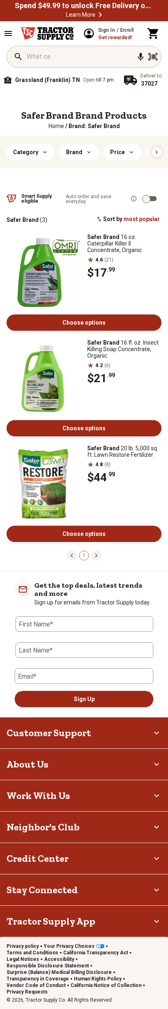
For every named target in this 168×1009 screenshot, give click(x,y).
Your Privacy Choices (69, 946)
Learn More (80, 14)
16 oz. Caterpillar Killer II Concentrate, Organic (114, 243)
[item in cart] (153, 33)
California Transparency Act (95, 952)
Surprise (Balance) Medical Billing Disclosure (59, 972)
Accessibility (59, 959)
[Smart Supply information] (134, 199)
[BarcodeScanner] (153, 57)
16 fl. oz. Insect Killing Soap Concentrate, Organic (123, 349)
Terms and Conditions (32, 952)
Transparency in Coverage (38, 978)
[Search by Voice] (141, 57)
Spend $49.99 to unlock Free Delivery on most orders (84, 6)
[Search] (18, 57)
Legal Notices (23, 959)
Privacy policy (23, 946)
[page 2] (96, 555)
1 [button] (84, 555)
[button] (100, 15)
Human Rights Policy (98, 978)
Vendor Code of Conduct (36, 985)
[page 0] (72, 555)
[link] (56, 126)
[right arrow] (156, 152)
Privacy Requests (27, 991)
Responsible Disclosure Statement (48, 965)
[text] (94, 126)
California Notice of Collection (106, 985)
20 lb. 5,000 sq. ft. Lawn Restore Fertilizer (122, 451)
